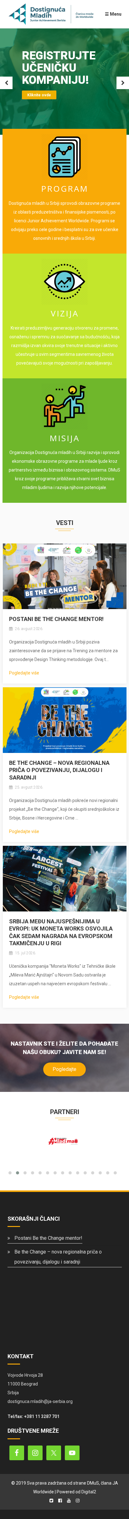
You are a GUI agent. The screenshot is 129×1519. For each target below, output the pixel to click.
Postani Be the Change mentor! (56, 619)
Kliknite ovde (39, 95)
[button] (10, 1173)
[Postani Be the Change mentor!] (64, 575)
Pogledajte (64, 1069)
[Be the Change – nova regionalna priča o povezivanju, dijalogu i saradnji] (64, 719)
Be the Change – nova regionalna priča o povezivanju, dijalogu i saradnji (59, 770)
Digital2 (88, 1491)
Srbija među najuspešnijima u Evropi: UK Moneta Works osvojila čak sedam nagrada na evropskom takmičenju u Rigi (61, 932)
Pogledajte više (24, 672)
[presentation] (60, 1161)
